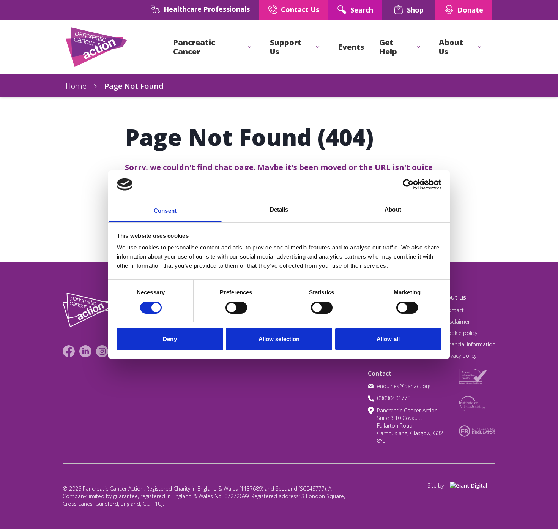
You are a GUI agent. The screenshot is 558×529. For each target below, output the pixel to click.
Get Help (388, 47)
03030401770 (393, 398)
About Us (451, 47)
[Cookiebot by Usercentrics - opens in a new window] (408, 184)
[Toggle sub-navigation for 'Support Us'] (317, 47)
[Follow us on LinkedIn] (85, 351)
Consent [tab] (165, 210)
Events (351, 47)
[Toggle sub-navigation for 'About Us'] (479, 47)
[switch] (228, 305)
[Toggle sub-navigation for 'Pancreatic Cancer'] (249, 47)
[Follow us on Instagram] (102, 351)
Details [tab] (279, 209)
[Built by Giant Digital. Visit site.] (472, 486)
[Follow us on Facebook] (69, 351)
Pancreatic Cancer (194, 47)
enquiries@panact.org (403, 386)
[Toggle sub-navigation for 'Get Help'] (418, 47)
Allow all (388, 339)
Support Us (285, 47)
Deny (170, 339)
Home (76, 86)
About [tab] (393, 209)
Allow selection (279, 339)
